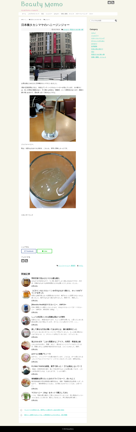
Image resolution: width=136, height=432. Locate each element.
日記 (42, 13)
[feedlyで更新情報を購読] (109, 2)
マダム (81, 265)
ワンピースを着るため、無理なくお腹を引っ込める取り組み (44, 410)
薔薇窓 (73, 265)
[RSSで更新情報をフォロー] (112, 2)
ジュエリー (49, 13)
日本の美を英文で (97, 49)
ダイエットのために (98, 41)
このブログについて (33, 13)
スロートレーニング (81, 13)
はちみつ (56, 13)
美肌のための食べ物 (76, 29)
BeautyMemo (70, 429)
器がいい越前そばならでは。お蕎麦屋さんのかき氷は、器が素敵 (45, 415)
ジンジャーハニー (64, 265)
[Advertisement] (36, 229)
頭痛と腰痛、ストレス (67, 13)
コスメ (91, 13)
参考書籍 (94, 46)
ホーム (23, 13)
